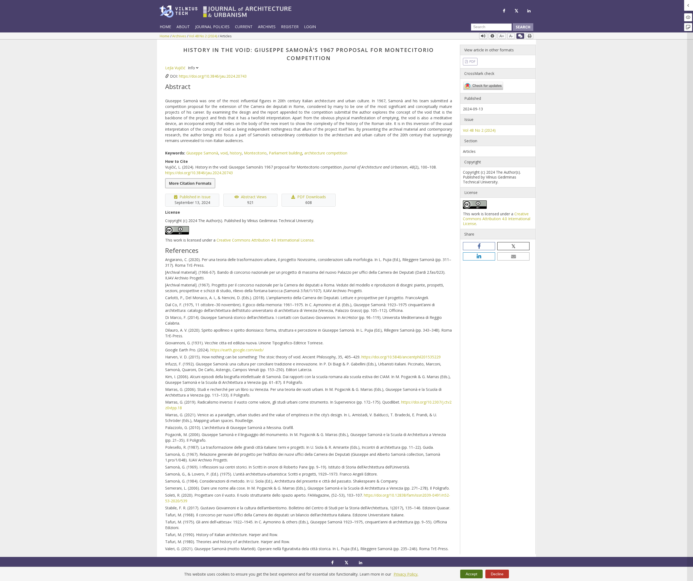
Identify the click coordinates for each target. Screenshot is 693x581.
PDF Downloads (311, 196)
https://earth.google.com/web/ (237, 349)
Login (310, 26)
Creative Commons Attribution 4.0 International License (265, 240)
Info (192, 67)
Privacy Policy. (406, 574)
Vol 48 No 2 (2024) (203, 36)
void (224, 153)
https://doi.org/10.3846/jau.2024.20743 (213, 76)
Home (165, 26)
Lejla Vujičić (176, 67)
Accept (471, 574)
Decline (497, 574)
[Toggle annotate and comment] (520, 36)
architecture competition (325, 153)
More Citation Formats (190, 183)
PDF (472, 61)
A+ (501, 36)
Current (244, 26)
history (236, 153)
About (183, 26)
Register (290, 26)
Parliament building (285, 153)
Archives (267, 26)
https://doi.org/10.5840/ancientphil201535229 (401, 356)
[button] (479, 246)
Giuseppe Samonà (202, 153)
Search (523, 26)
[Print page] (529, 36)
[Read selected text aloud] (483, 36)
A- (511, 36)
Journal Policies (212, 26)
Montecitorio (255, 153)
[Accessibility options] (492, 36)
